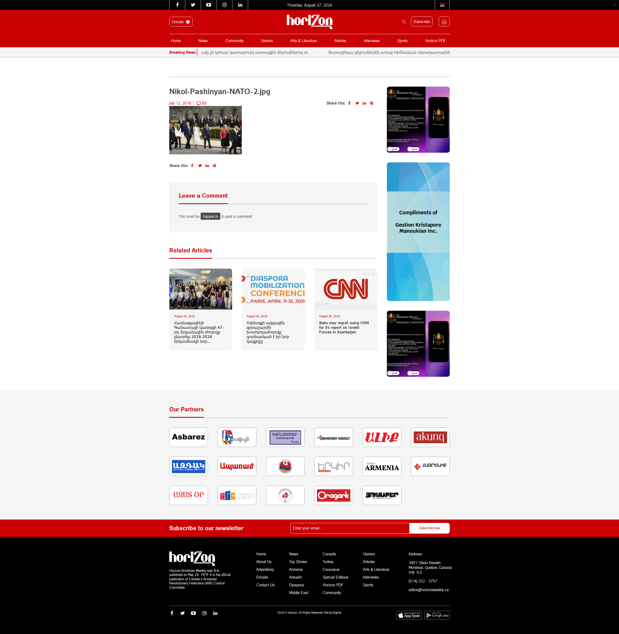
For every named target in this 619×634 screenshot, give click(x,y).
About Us (264, 561)
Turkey (328, 561)
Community (234, 40)
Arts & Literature (303, 40)
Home (176, 40)
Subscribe (421, 21)
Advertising (265, 569)
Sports (402, 40)
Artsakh (295, 577)
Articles (340, 40)
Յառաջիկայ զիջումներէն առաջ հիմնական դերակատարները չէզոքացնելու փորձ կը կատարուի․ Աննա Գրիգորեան (429, 52)
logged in (210, 216)
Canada (329, 553)
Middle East (298, 592)
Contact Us (265, 584)
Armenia (296, 569)
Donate (178, 21)
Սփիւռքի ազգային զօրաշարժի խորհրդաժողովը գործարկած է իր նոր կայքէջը (268, 332)
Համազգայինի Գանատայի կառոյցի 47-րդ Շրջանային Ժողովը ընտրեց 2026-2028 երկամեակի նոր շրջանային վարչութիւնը (199, 332)
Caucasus (331, 569)
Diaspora (296, 584)
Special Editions (335, 577)
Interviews (372, 40)
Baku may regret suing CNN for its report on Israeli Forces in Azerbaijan (344, 327)
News (203, 40)
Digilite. (337, 612)
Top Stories (298, 561)
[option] (435, 52)
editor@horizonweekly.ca (429, 589)
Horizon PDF (435, 40)
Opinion (267, 40)
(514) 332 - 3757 (423, 581)
